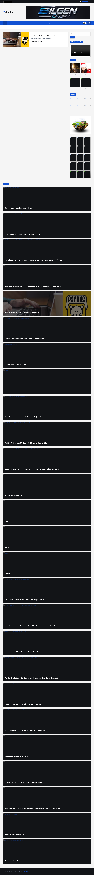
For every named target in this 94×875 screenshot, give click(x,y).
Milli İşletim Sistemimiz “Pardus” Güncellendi (15, 26)
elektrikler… (9, 391)
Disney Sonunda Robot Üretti (15, 365)
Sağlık (44, 23)
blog (56, 23)
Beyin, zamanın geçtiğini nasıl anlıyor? (21, 1)
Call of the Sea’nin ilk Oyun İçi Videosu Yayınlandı (23, 704)
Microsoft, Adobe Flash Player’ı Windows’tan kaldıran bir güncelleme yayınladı (33, 808)
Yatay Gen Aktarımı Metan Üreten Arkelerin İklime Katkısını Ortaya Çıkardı (33, 286)
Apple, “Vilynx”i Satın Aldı (14, 835)
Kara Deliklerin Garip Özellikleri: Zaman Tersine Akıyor (25, 730)
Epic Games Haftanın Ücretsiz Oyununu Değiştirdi (23, 417)
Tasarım (37, 23)
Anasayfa (11, 23)
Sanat (23, 23)
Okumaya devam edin (36, 41)
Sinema (7, 547)
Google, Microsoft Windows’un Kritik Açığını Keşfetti (24, 338)
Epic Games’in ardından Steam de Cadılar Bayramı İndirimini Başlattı (30, 626)
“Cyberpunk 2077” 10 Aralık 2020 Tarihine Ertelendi (24, 782)
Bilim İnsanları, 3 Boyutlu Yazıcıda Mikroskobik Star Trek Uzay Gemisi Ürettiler (34, 260)
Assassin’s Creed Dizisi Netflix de (17, 756)
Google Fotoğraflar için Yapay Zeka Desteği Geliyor (23, 234)
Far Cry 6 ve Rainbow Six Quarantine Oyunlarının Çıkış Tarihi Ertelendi (31, 678)
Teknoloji (30, 23)
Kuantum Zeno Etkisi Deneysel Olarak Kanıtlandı (23, 652)
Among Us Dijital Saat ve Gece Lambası (19, 861)
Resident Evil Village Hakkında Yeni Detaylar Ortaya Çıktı (26, 443)
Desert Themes (25, 871)
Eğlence (50, 23)
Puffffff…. (8, 521)
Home (4, 26)
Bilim (17, 23)
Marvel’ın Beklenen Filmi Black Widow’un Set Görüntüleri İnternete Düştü (32, 469)
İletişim (62, 23)
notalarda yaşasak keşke (13, 495)
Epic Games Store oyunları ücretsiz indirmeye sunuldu (24, 600)
